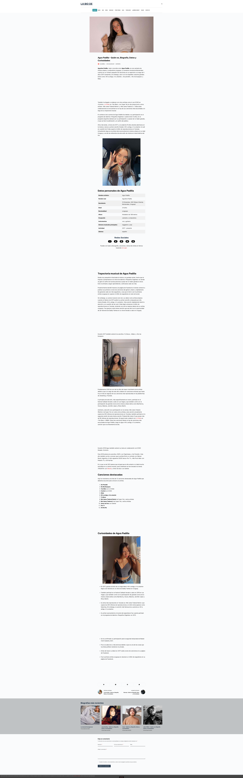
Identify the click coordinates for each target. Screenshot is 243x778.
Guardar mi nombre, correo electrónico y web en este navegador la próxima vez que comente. (118, 761)
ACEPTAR (121, 777)
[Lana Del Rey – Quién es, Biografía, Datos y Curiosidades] (111, 715)
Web (131, 744)
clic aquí (124, 248)
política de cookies (77, 775)
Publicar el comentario (104, 766)
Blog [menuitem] (123, 10)
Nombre (100, 744)
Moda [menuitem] (106, 10)
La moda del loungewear (87, 727)
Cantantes (118, 63)
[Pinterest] (127, 684)
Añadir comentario (102, 749)
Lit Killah (106, 104)
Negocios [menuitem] (111, 10)
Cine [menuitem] (103, 10)
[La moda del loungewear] (90, 715)
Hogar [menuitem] (142, 10)
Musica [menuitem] (94, 10)
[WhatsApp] (139, 684)
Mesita (109, 468)
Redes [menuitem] (99, 10)
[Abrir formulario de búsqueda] (161, 3)
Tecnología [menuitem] (128, 10)
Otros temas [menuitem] (117, 10)
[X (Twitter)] (116, 684)
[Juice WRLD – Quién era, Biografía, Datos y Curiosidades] (152, 715)
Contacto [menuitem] (147, 10)
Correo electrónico (118, 744)
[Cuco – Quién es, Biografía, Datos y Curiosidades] (131, 715)
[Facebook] (104, 684)
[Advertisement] (121, 90)
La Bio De (86, 3)
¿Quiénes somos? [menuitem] (135, 10)
